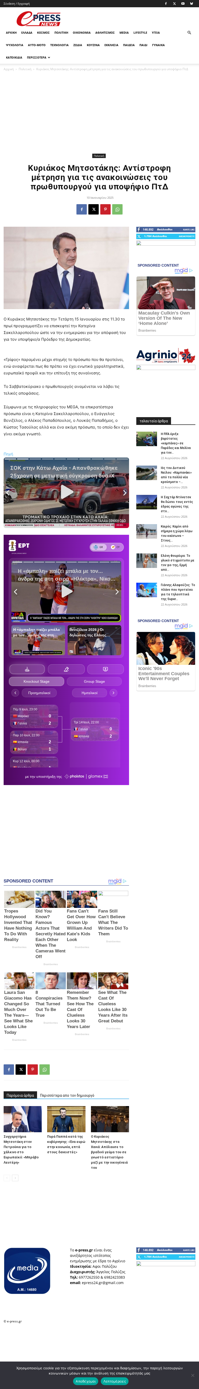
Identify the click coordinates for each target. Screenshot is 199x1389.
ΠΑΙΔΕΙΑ (129, 45)
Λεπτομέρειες (114, 1381)
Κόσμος (43, 32)
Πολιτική (61, 32)
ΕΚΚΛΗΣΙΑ (111, 45)
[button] (189, 32)
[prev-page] (7, 1178)
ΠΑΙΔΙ (143, 45)
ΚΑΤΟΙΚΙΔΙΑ (14, 57)
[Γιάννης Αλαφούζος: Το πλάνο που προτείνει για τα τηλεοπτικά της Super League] (146, 590)
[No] (192, 1375)
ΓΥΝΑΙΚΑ (158, 45)
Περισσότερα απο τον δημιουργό (67, 1095)
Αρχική (11, 32)
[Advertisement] (134, 18)
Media (124, 32)
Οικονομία (82, 32)
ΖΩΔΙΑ (77, 45)
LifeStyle (140, 32)
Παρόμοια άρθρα (20, 1095)
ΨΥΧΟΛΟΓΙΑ (14, 45)
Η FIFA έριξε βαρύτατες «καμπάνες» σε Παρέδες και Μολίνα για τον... (176, 443)
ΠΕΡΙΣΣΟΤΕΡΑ (36, 57)
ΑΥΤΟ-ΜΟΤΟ (37, 45)
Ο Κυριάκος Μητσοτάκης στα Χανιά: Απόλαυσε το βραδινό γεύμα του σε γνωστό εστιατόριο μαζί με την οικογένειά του (109, 1152)
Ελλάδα (26, 32)
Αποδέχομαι (86, 1381)
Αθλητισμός (105, 32)
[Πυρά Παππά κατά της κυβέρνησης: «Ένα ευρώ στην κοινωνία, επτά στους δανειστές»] (66, 1119)
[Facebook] (166, 3)
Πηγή (8, 454)
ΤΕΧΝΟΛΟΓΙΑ (59, 45)
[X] (174, 3)
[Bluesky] (191, 3)
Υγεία (156, 32)
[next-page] (15, 1178)
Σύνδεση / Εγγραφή (17, 3)
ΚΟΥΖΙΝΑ (93, 45)
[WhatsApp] (117, 209)
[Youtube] (183, 3)
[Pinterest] (105, 209)
